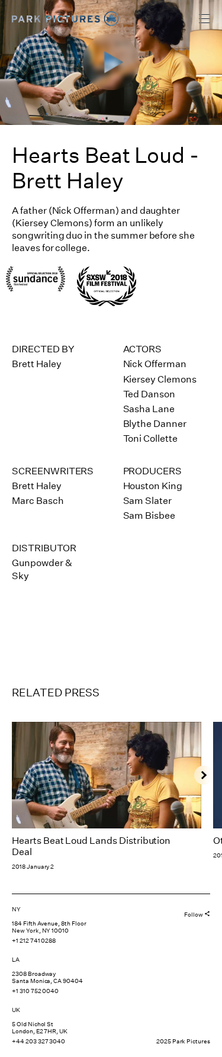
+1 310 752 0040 (35, 991)
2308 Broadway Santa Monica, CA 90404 (47, 978)
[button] (203, 775)
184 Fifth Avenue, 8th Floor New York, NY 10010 (49, 927)
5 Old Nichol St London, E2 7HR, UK (39, 1028)
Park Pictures (56, 19)
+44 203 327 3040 (38, 1041)
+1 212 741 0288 (34, 940)
